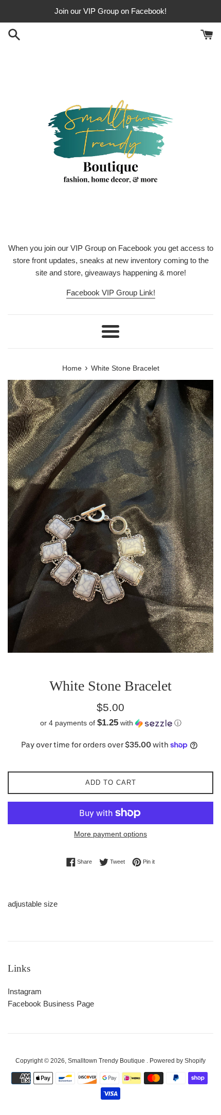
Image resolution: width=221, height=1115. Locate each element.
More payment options (110, 834)
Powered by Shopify (178, 1060)
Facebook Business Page (51, 1003)
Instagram (25, 991)
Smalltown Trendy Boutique (107, 1060)
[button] (110, 723)
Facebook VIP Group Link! (110, 292)
